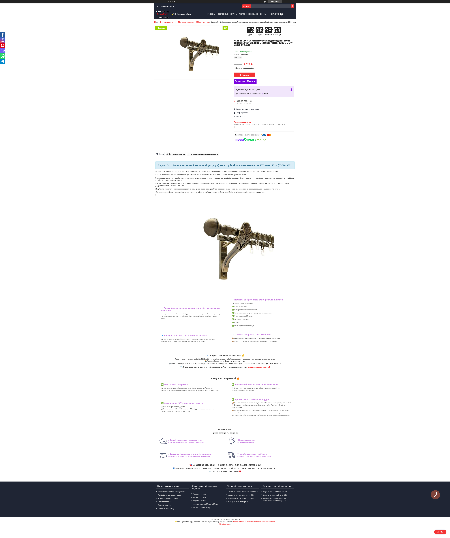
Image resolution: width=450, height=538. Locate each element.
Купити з (242, 81)
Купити (245, 75)
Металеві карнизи (186, 22)
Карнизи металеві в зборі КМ (241, 495)
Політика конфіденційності (264, 522)
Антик (206, 22)
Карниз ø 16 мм (199, 494)
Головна (211, 14)
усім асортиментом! (259, 367)
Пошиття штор (164, 502)
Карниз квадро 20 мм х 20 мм (205, 504)
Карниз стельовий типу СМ (275, 495)
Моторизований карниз (238, 502)
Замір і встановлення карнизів (171, 491)
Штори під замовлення (168, 498)
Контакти (274, 14)
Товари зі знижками (248, 14)
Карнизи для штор (168, 22)
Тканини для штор (166, 508)
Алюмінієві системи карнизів (241, 498)
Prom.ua (237, 519)
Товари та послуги (226, 14)
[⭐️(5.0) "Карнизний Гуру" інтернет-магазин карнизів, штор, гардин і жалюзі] (163, 14)
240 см (199, 22)
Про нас (263, 14)
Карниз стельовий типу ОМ (275, 491)
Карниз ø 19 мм (199, 497)
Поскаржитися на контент (243, 522)
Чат (442, 532)
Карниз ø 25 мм (199, 501)
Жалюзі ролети (164, 505)
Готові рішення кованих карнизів (243, 491)
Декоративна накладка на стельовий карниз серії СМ (274, 499)
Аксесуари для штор (201, 507)
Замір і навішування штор (169, 495)
